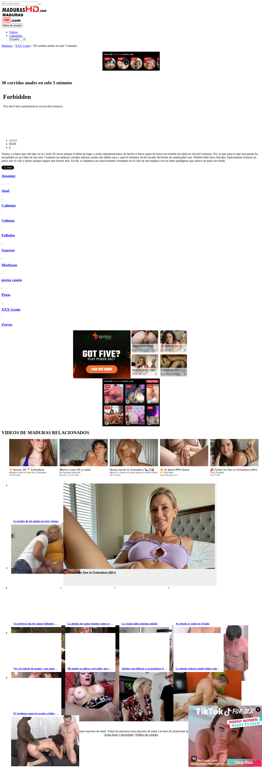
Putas (6, 295)
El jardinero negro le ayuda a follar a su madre (40, 713)
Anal (5, 191)
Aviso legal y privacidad (118, 734)
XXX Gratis (22, 45)
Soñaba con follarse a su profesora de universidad (150, 668)
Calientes (9, 205)
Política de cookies (146, 734)
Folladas (8, 235)
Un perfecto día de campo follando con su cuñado (42, 623)
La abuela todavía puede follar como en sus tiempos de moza (211, 668)
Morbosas (9, 265)
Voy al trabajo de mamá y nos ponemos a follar (40, 668)
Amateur (9, 176)
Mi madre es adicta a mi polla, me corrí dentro (95, 668)
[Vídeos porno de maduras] (25, 11)
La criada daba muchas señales (139, 623)
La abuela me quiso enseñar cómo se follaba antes (96, 623)
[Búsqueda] (39, 4)
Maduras (7, 45)
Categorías (15, 35)
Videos (13, 32)
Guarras (8, 250)
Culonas (8, 220)
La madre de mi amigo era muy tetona (35, 521)
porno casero (12, 280)
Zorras (7, 324)
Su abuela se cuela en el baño (192, 623)
